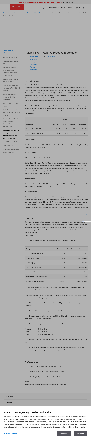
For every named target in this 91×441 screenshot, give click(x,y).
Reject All (80, 433)
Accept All (64, 433)
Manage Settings (10, 433)
